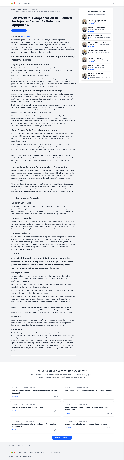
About (90, 3)
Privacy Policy (57, 452)
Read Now (15, 396)
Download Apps (110, 3)
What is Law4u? (39, 452)
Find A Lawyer (70, 3)
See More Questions (60, 438)
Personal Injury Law (34, 9)
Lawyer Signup (99, 3)
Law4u (29, 456)
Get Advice (91, 23)
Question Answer (22, 9)
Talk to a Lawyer (28, 452)
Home (62, 3)
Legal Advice (81, 3)
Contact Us (49, 452)
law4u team (25, 36)
